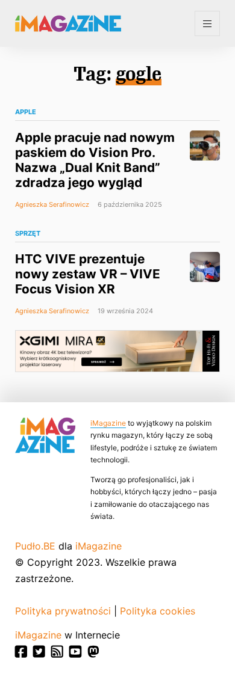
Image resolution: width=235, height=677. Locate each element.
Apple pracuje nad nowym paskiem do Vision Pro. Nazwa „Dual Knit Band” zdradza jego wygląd (95, 160)
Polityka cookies (157, 611)
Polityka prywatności (63, 611)
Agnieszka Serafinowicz (52, 204)
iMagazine (108, 422)
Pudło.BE (35, 546)
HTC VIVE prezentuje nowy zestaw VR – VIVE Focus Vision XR (87, 273)
